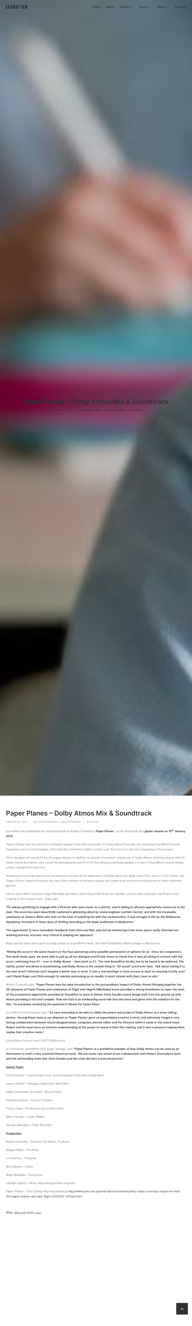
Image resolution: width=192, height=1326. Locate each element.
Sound (143, 6)
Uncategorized (114, 410)
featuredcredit (91, 410)
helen (138, 410)
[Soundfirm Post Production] (16, 7)
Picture (125, 6)
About (161, 6)
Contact (180, 6)
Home (97, 6)
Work (110, 6)
